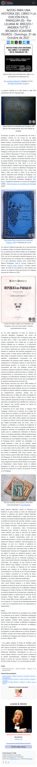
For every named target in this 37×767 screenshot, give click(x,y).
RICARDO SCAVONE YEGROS (18, 83)
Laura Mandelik (25, 505)
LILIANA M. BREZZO (13, 81)
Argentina (17, 739)
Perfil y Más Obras (18, 747)
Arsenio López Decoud (15, 265)
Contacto (29, 758)
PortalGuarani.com (14, 758)
